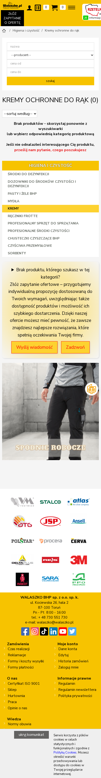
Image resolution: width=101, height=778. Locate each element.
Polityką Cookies (65, 752)
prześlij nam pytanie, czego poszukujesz (50, 150)
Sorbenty (17, 253)
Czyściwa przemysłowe (30, 245)
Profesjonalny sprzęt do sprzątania (43, 223)
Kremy (13, 208)
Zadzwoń (75, 347)
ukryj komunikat (31, 734)
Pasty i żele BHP (22, 193)
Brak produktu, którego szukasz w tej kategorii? (52, 273)
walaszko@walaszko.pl (55, 622)
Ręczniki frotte (23, 216)
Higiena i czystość (50, 165)
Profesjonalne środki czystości (39, 231)
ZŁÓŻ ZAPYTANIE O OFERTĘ (14, 19)
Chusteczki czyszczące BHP (33, 238)
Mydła (13, 201)
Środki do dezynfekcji (28, 174)
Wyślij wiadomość (34, 347)
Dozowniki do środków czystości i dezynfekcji (42, 184)
